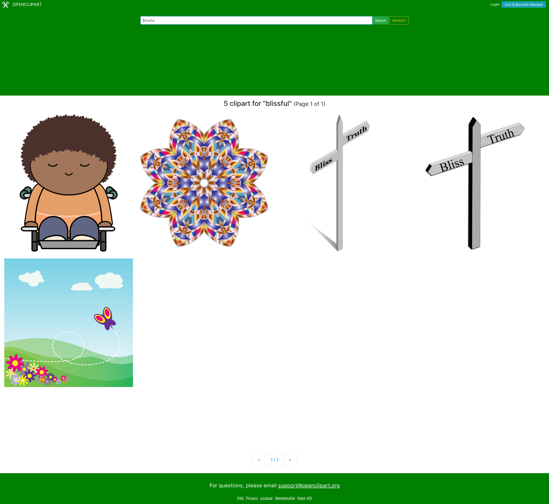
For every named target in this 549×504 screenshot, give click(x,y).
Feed (301, 498)
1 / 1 (275, 459)
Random (399, 20)
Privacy (252, 498)
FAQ (240, 498)
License (266, 498)
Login (494, 4)
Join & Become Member (523, 4)
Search (380, 20)
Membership (285, 498)
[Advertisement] (274, 60)
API (309, 498)
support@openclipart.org (309, 485)
